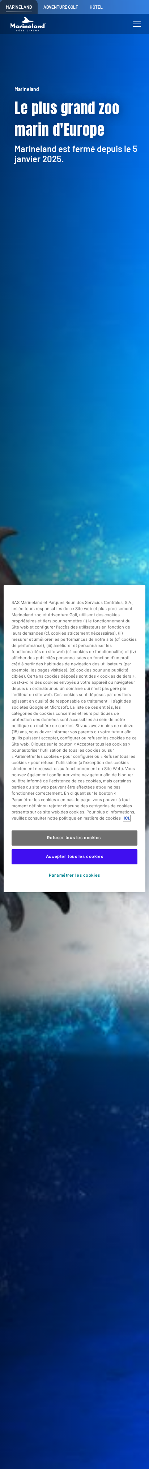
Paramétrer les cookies (74, 875)
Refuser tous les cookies (74, 837)
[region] (74, 738)
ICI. (127, 818)
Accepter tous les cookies (74, 856)
